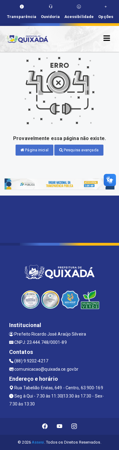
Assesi (38, 442)
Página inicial (36, 150)
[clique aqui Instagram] (74, 426)
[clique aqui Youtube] (59, 426)
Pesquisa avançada (81, 150)
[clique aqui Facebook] (45, 426)
